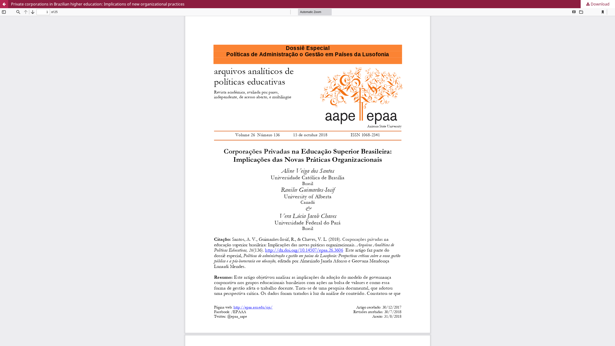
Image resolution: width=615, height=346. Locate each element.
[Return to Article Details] (4, 4)
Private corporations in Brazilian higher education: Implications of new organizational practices (97, 4)
